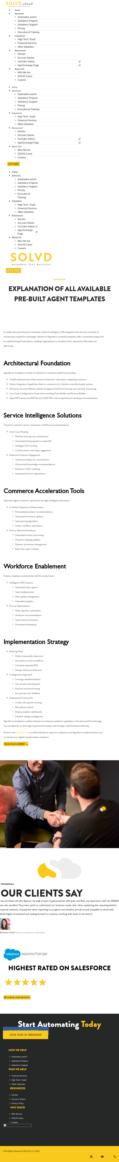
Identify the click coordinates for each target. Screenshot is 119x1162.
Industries (19, 36)
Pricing (21, 28)
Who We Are (24, 72)
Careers (22, 80)
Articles (21, 54)
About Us (19, 69)
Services (18, 13)
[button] (43, 83)
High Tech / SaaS (27, 39)
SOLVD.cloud (22, 732)
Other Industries (26, 47)
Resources (20, 50)
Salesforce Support (27, 24)
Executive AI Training (28, 32)
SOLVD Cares (25, 76)
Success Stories (26, 58)
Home (17, 10)
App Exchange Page (28, 65)
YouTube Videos (26, 61)
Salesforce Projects (28, 21)
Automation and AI (27, 17)
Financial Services (27, 43)
